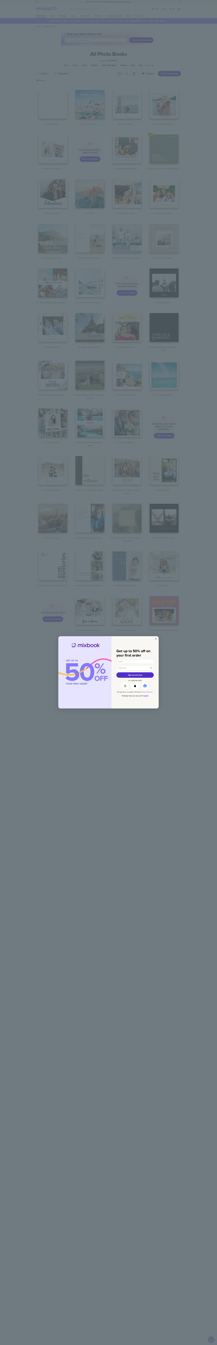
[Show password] (151, 667)
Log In (145, 695)
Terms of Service (147, 692)
